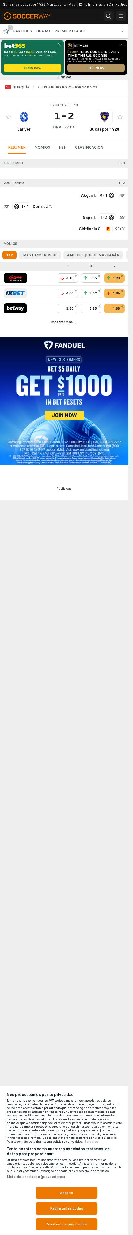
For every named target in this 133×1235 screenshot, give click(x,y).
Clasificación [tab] (89, 147)
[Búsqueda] (109, 16)
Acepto (66, 1193)
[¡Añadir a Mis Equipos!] (9, 117)
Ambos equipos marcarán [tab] (93, 255)
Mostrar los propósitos (66, 1224)
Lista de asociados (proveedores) (36, 1176)
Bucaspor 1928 (104, 129)
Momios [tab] (42, 147)
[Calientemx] (15, 278)
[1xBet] (15, 293)
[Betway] (15, 308)
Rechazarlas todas (66, 1208)
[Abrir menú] (121, 16)
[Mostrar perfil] (24, 117)
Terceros (91, 1141)
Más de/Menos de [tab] (40, 255)
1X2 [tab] (9, 255)
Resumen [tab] (17, 147)
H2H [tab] (62, 147)
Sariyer (24, 129)
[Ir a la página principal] (31, 16)
